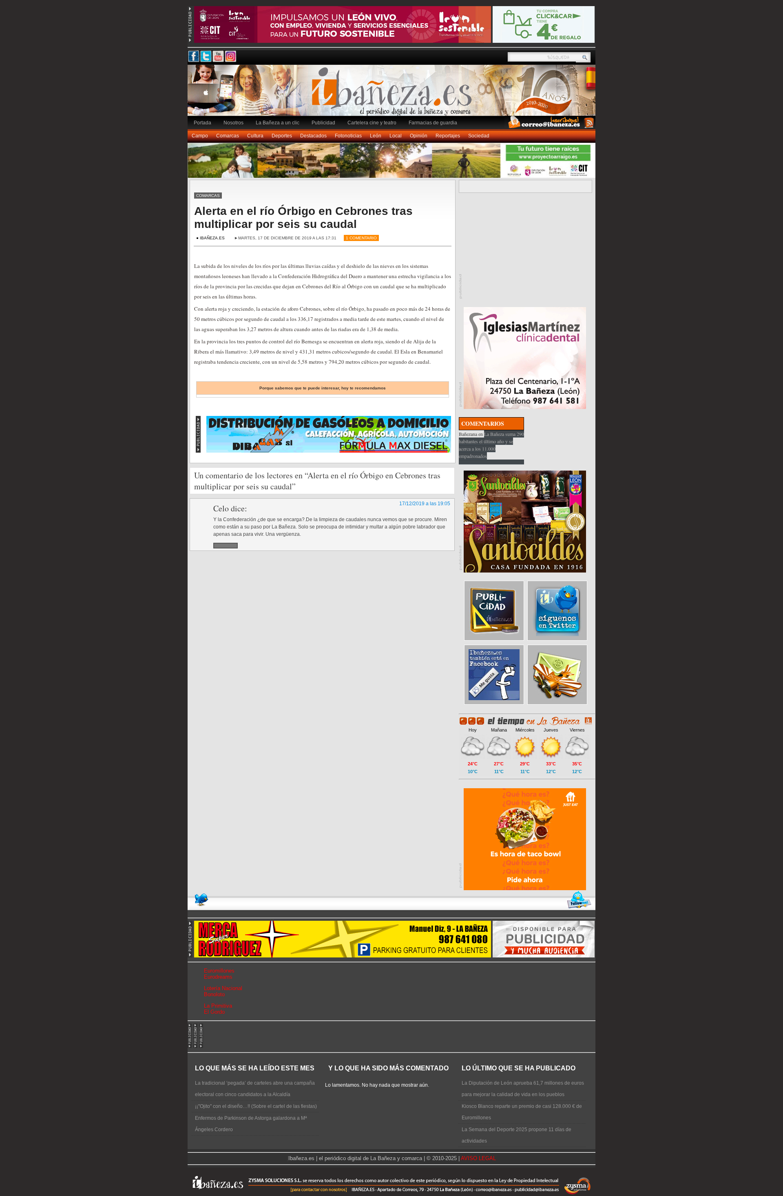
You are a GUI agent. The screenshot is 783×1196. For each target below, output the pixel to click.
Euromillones (219, 971)
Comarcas (227, 136)
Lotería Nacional (223, 988)
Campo (200, 136)
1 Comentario (361, 238)
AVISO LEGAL (478, 1158)
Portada (202, 123)
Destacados (313, 136)
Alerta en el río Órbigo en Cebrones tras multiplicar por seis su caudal (303, 217)
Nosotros (233, 123)
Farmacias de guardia (433, 123)
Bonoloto (214, 994)
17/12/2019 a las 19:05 (424, 503)
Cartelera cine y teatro (371, 123)
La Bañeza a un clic (277, 123)
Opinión (418, 136)
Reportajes (448, 136)
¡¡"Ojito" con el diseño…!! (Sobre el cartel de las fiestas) (256, 1106)
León (375, 136)
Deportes (282, 136)
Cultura (255, 136)
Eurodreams (218, 977)
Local (395, 136)
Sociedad (478, 136)
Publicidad (323, 123)
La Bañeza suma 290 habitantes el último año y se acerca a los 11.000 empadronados (491, 445)
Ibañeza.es (393, 94)
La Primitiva (218, 1006)
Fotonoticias (348, 136)
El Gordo (214, 1012)
